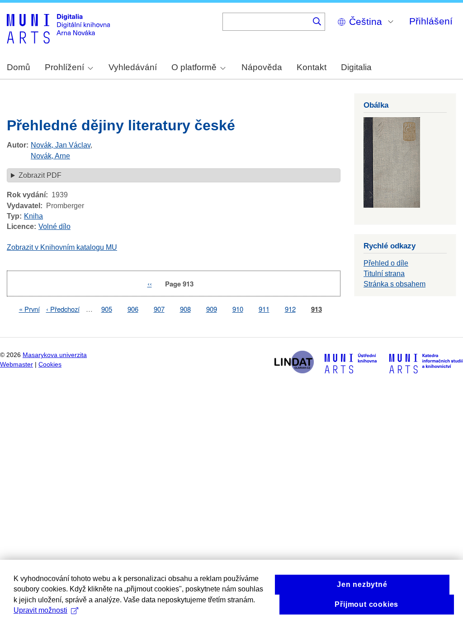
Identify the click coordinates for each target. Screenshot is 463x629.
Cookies (49, 364)
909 (211, 309)
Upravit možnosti (40, 610)
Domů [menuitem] (18, 67)
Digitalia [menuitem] (356, 67)
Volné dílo (54, 226)
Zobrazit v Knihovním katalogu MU (62, 247)
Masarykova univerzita (55, 355)
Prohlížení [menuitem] (64, 67)
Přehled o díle (386, 263)
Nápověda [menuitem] (261, 67)
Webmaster (16, 364)
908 (185, 309)
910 (237, 309)
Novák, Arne (50, 156)
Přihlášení (431, 21)
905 (106, 309)
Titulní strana (384, 273)
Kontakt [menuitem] (311, 67)
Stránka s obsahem (394, 284)
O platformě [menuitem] (194, 67)
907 (159, 309)
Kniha (33, 216)
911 (264, 309)
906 (133, 309)
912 (290, 309)
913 (316, 309)
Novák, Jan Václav (60, 145)
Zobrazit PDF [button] (40, 175)
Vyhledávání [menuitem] (133, 67)
